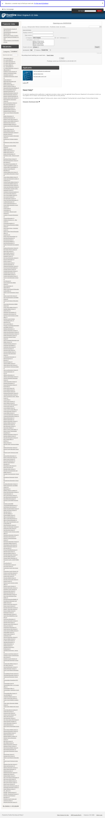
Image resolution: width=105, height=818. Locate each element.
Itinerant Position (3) (8, 361)
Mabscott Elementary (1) (9, 418)
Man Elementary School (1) (10, 426)
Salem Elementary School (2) (10, 614)
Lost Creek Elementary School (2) (11, 414)
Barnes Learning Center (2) (10, 86)
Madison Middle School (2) (10, 423)
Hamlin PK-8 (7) (7, 310)
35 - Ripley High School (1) (10, 63)
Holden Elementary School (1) (10, 335)
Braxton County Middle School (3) (11, 121)
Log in (25, 83)
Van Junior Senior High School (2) (11, 719)
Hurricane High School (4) (9, 350)
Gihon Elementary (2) (8, 286)
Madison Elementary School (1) (11, 421)
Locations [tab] (14, 51)
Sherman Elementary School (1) (11, 620)
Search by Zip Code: (7, 55)
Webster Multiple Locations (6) (10, 736)
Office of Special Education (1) (10, 520)
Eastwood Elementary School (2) (11, 248)
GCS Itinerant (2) (7, 281)
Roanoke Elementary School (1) (11, 607)
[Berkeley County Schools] (43, 42)
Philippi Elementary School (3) (10, 546)
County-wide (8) (7, 208)
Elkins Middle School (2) (9, 253)
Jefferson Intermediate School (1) (11, 376)
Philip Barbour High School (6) (10, 545)
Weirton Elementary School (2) (10, 744)
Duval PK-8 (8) (7, 234)
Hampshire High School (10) (10, 314)
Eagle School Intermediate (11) (10, 236)
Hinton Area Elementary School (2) (11, 332)
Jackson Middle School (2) (9, 363)
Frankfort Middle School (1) (10, 274)
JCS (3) (5, 373)
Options (98, 52)
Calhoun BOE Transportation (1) (11, 167)
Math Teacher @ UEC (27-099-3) (11, 35)
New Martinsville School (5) (10, 498)
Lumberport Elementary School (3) (11, 416)
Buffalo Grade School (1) (9, 150)
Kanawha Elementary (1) (9, 383)
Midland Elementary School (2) (10, 447)
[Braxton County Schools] (43, 45)
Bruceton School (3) (8, 134)
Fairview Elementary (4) (9, 264)
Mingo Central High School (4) (10, 457)
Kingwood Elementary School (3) (11, 393)
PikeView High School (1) (9, 551)
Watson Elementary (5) (9, 734)
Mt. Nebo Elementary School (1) (11, 484)
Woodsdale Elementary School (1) (11, 787)
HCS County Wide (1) (8, 324)
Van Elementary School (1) (9, 718)
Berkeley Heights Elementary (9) (11, 96)
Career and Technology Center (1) (11, 178)
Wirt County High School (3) (10, 779)
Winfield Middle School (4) (9, 776)
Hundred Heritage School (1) (10, 343)
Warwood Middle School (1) (10, 733)
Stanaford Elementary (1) (9, 642)
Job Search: (81, 10)
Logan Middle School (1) (9, 413)
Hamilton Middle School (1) (10, 309)
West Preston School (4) (9, 754)
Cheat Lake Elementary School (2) (11, 187)
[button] (102, 4)
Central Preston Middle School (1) (11, 182)
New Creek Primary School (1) (10, 495)
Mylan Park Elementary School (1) (11, 492)
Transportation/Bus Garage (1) (10, 693)
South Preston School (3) (9, 634)
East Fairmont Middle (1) (9, 241)
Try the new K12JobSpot (41, 3)
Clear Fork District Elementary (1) (11, 200)
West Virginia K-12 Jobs (63, 815)
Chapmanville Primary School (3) (11, 185)
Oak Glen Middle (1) (8, 513)
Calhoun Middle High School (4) (11, 172)
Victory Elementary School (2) (10, 723)
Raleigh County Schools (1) (10, 586)
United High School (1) (9, 711)
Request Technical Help (30, 102)
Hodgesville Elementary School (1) (11, 333)
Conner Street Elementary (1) (10, 203)
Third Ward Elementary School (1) (11, 675)
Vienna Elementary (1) (9, 724)
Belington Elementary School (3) (11, 93)
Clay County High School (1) (10, 193)
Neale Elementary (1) (8, 493)
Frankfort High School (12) (9, 272)
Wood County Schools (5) (9, 784)
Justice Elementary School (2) (10, 381)
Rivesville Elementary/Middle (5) (11, 599)
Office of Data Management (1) (10, 518)
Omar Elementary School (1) (10, 525)
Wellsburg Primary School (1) (10, 746)
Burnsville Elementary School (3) (11, 160)
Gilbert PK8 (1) (7, 287)
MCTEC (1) (6, 441)
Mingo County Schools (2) (9, 459)
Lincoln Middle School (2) (9, 408)
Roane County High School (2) (10, 604)
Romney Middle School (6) (9, 611)
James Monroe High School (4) (10, 365)
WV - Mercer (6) (7, 790)
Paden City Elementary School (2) (11, 526)
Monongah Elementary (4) (9, 460)
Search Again (50, 55)
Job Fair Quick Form (38, 73)
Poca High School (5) (8, 566)
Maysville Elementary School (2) (11, 437)
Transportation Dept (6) (9, 683)
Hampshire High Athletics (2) (10, 312)
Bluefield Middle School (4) (10, 109)
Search (97, 47)
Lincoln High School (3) (9, 406)
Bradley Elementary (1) (9, 116)
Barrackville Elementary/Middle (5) (11, 88)
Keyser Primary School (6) (9, 391)
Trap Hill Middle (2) (8, 695)
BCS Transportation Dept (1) (10, 89)
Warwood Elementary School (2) (11, 731)
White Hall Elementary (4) (9, 766)
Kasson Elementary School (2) (10, 385)
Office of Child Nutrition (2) (9, 517)
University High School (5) (9, 713)
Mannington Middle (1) (9, 427)
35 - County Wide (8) (8, 60)
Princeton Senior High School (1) (11, 579)
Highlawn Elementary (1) (9, 328)
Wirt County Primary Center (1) (10, 782)
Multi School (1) (7, 488)
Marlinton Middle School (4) (10, 436)
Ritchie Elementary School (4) (10, 594)
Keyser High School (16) (9, 388)
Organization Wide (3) (8, 58)
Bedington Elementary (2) (9, 91)
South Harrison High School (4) (10, 629)
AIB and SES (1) (7, 70)
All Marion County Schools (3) (10, 71)
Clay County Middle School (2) (10, 195)
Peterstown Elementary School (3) (11, 541)
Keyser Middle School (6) (9, 390)
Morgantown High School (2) (10, 465)
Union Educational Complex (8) (11, 710)
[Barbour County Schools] (43, 41)
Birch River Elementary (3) (9, 104)
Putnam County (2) (8, 581)
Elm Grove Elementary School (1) (11, 258)
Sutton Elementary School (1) (10, 668)
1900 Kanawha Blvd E (76, 815)
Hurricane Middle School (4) (10, 352)
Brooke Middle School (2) (9, 131)
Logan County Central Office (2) (11, 409)
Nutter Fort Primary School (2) (10, 510)
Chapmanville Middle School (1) (11, 183)
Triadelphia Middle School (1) (10, 696)
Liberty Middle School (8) (9, 403)
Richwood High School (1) (9, 591)
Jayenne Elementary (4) (9, 371)
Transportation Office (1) (9, 688)
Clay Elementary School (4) (10, 198)
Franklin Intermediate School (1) (11, 276)
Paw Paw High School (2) (9, 530)
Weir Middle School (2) (9, 743)
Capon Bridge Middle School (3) (11, 177)
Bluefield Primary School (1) (10, 111)
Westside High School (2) (9, 756)
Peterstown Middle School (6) (10, 543)
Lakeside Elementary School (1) (11, 394)
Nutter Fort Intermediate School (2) (11, 508)
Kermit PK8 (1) (7, 386)
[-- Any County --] (43, 40)
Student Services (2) (8, 645)
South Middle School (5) (9, 632)
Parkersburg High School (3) (10, 528)
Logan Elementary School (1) (10, 411)
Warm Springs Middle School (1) (11, 729)
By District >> (7, 806)
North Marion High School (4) (10, 507)
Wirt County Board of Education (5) (11, 777)
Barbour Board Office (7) (9, 84)
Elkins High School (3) (8, 251)
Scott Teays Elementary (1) (9, 619)
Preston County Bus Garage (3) (10, 573)
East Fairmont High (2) (9, 239)
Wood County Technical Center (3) (11, 785)
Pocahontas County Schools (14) (11, 571)
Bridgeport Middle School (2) (10, 124)
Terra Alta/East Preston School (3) (11, 673)
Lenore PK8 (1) (7, 399)
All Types (24, 26)
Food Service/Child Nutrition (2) (11, 267)
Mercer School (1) (7, 442)
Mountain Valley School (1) (10, 469)
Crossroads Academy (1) (9, 223)
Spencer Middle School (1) (9, 639)
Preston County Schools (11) (10, 574)
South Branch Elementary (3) (10, 627)
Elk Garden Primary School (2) (10, 249)
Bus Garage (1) (7, 162)
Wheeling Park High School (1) (10, 764)
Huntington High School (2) (10, 347)
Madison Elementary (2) (9, 419)
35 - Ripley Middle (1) (8, 65)
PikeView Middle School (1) (10, 553)
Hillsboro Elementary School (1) (11, 330)
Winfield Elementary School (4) (10, 772)
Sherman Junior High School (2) (11, 624)
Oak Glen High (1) (8, 512)
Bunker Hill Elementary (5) (9, 154)
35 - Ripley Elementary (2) (9, 61)
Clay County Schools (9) (9, 197)
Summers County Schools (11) (10, 658)
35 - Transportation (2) (8, 66)
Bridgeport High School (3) (9, 122)
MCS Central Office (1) (9, 439)
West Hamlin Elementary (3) (10, 749)
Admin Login (99, 815)
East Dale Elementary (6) (9, 238)
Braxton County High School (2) (11, 119)
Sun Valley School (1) (8, 665)
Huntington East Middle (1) (9, 345)
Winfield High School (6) (9, 774)
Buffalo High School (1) (9, 152)
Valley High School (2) (8, 716)
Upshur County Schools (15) (10, 714)
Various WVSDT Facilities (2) (10, 721)
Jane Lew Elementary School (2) (11, 370)
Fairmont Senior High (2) (9, 263)
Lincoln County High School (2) (10, 404)
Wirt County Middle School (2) (10, 780)
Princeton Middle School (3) (10, 578)
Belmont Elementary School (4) (10, 94)
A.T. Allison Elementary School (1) (11, 68)
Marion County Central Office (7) (11, 429)
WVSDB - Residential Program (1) (11, 794)
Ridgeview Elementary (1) (9, 592)
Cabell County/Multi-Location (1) (11, 165)
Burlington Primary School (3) (10, 159)
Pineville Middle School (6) (10, 556)
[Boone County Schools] (43, 43)
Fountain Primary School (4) (10, 269)
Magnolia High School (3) (9, 424)
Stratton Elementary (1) (9, 644)
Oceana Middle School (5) (9, 515)
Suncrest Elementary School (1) (11, 667)
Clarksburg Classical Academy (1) (11, 192)
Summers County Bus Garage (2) (11, 653)
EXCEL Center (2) (8, 261)
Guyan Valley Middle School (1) (11, 307)
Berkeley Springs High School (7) (11, 98)
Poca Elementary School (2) (10, 564)
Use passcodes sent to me (39, 76)
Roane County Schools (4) (9, 606)
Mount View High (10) (8, 467)
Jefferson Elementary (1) (9, 375)
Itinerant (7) (6, 360)
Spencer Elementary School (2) (10, 637)
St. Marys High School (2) (9, 640)
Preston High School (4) (9, 576)
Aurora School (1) (7, 79)
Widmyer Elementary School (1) (11, 767)
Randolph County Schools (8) (10, 589)
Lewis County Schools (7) (9, 401)
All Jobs (14, 806)
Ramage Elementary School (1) (11, 587)
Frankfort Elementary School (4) (11, 271)
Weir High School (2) (8, 741)
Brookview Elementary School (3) (11, 132)
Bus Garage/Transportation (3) (10, 164)
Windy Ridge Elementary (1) (10, 769)
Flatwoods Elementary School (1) (11, 266)
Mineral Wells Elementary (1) (10, 456)
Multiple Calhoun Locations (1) (10, 490)
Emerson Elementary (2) (9, 259)
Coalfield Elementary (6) (9, 201)
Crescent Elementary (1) (9, 218)
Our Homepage (9, 9)
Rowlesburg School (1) (9, 612)
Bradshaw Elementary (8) (9, 117)
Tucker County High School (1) (10, 698)
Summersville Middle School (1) (11, 663)
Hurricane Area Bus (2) (9, 348)
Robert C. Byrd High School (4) (10, 609)
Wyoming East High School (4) (10, 802)
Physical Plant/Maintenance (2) (10, 550)
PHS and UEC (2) (7, 548)
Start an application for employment (41, 71)
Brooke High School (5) (9, 129)
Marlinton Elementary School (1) (11, 434)
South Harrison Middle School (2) (11, 630)
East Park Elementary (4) (9, 243)
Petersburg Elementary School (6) (11, 535)
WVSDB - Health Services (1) (10, 792)
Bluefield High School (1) (9, 107)
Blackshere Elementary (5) (9, 106)
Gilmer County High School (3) (10, 296)
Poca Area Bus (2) (8, 563)
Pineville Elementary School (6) (11, 554)
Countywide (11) (7, 210)
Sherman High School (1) (9, 622)
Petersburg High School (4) (10, 536)
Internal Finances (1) (8, 358)
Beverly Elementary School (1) (10, 103)
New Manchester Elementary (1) (11, 497)
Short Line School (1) (8, 625)
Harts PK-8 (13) (7, 322)
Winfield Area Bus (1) (8, 771)
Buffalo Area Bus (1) (8, 149)
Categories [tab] (6, 51)
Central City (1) (7, 180)
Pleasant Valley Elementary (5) (10, 558)
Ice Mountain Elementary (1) (10, 357)
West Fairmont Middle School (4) (11, 747)
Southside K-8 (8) (7, 635)
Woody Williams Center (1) (9, 789)
